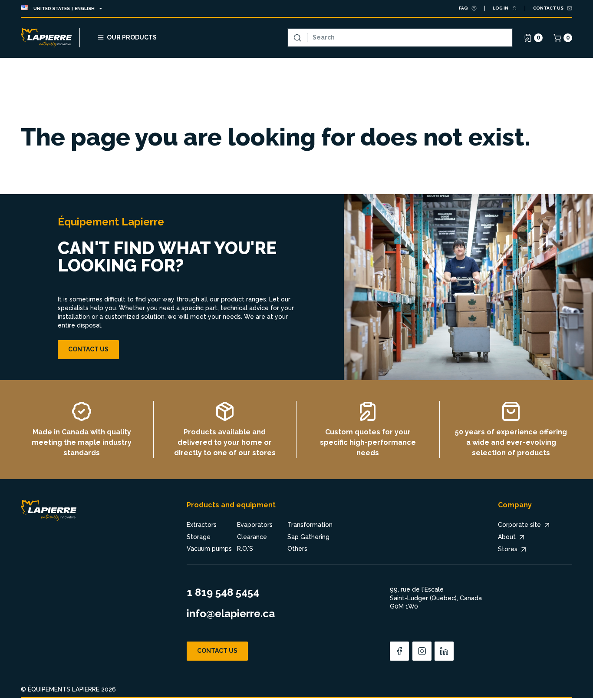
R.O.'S (245, 548)
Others (297, 548)
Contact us (88, 349)
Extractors (202, 524)
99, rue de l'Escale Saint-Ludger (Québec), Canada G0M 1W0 (436, 598)
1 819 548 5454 (223, 592)
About (507, 536)
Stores (507, 549)
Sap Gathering (308, 536)
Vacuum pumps (209, 548)
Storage (199, 536)
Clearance (252, 536)
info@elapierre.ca (231, 613)
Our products (132, 37)
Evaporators (255, 524)
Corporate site (519, 524)
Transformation (310, 524)
